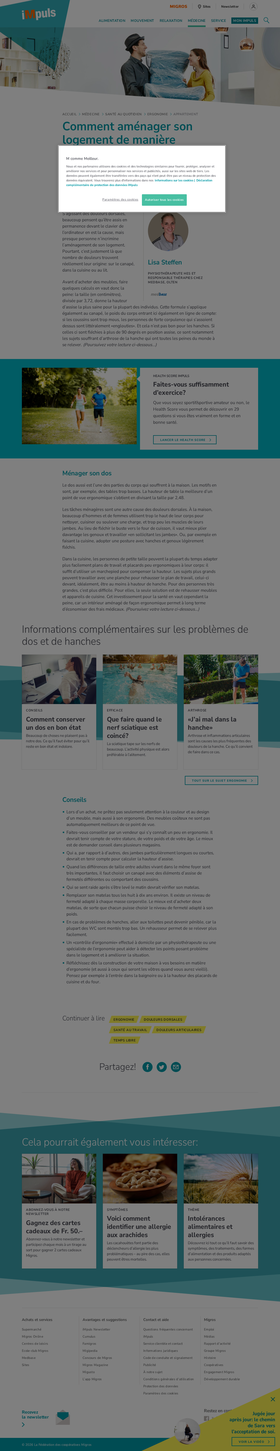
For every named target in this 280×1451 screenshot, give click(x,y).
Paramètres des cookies (120, 199)
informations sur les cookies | (175, 180)
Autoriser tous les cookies (164, 200)
